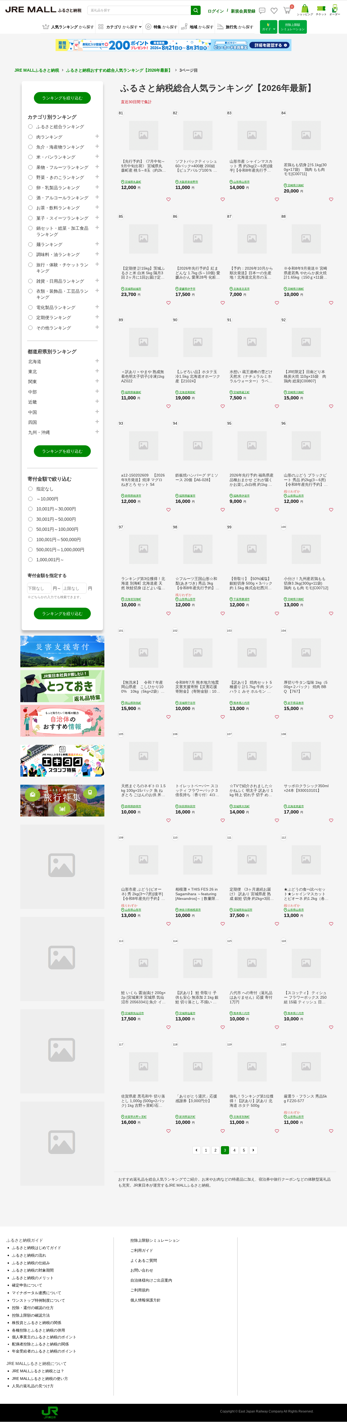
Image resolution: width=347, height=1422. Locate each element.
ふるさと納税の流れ (29, 1255)
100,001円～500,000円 (58, 539)
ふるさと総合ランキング (60, 126)
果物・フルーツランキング (62, 167)
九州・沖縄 (39, 432)
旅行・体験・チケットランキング (62, 268)
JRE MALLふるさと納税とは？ (38, 1371)
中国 (32, 412)
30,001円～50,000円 (56, 519)
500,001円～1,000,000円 (60, 549)
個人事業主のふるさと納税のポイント (44, 1337)
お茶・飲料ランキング (58, 208)
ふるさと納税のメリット (33, 1278)
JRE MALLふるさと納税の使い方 (40, 1378)
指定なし (45, 489)
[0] (287, 10)
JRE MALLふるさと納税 (36, 70)
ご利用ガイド (141, 1250)
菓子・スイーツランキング (62, 218)
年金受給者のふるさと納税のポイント (44, 1351)
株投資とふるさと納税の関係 (36, 1322)
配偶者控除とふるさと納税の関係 (40, 1344)
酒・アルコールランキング (62, 198)
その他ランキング (53, 328)
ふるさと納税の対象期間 (33, 1270)
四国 (32, 422)
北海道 (34, 361)
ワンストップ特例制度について (38, 1300)
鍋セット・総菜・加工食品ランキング (62, 231)
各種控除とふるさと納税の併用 (38, 1330)
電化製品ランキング (55, 307)
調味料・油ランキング (58, 254)
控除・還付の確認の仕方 (33, 1308)
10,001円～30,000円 (56, 509)
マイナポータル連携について (36, 1293)
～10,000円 (47, 499)
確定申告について (27, 1285)
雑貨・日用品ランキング (60, 281)
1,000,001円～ (50, 559)
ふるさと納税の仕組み (31, 1263)
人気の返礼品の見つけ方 (33, 1386)
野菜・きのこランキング (60, 177)
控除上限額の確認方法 (31, 1315)
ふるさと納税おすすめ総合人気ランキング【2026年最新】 (119, 70)
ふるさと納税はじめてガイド (36, 1248)
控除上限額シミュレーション (155, 1240)
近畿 (32, 402)
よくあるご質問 (143, 1260)
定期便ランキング (53, 317)
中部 (32, 392)
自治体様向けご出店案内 (151, 1280)
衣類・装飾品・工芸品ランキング (62, 294)
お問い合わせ (141, 1270)
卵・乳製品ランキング (58, 187)
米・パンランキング (55, 157)
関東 (32, 381)
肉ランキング (49, 137)
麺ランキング (49, 244)
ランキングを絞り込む (62, 98)
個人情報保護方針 (145, 1300)
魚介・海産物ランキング (60, 147)
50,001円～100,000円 (57, 529)
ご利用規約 (139, 1290)
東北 (32, 371)
